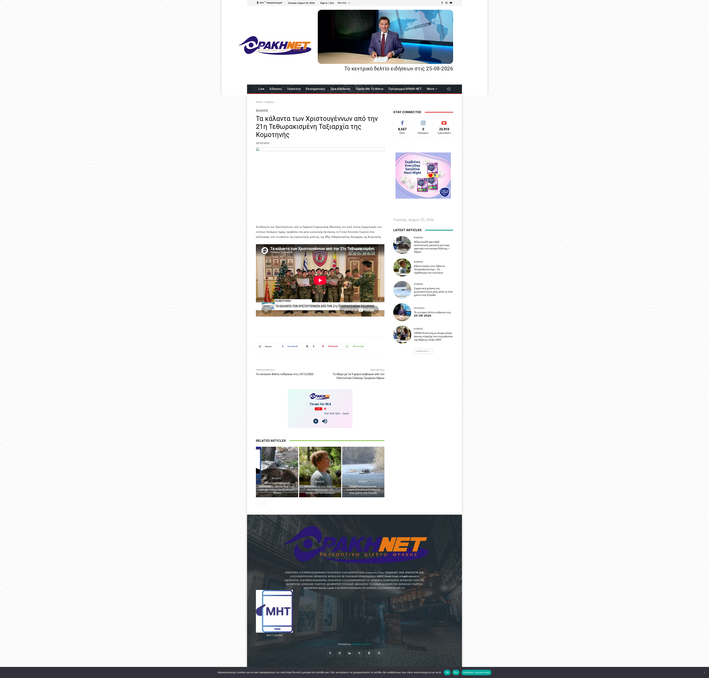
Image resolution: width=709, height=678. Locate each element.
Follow (423, 121)
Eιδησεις (269, 102)
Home (259, 102)
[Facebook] (442, 3)
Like (402, 121)
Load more (422, 351)
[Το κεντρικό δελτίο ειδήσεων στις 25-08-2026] (385, 37)
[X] (379, 653)
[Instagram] (446, 3)
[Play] (316, 421)
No (456, 672)
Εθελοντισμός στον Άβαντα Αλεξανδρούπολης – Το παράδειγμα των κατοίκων (320, 490)
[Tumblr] (369, 653)
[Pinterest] (359, 653)
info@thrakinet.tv (361, 644)
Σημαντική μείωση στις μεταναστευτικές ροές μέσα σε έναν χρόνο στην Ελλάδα (363, 490)
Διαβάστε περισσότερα (476, 672)
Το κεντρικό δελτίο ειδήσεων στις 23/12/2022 (285, 374)
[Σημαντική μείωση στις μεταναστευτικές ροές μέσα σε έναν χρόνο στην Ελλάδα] (363, 472)
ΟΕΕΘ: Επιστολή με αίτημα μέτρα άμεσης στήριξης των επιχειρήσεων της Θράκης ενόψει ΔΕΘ (433, 336)
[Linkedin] (349, 653)
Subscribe (444, 121)
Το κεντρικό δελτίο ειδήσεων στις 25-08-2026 (398, 69)
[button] (448, 89)
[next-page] (264, 503)
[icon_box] (344, 3)
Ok (447, 672)
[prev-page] (258, 503)
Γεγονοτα (419, 308)
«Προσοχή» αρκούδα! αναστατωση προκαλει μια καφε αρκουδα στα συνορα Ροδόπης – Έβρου (277, 488)
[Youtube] (451, 3)
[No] (704, 672)
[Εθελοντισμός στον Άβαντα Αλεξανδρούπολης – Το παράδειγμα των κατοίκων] (320, 472)
